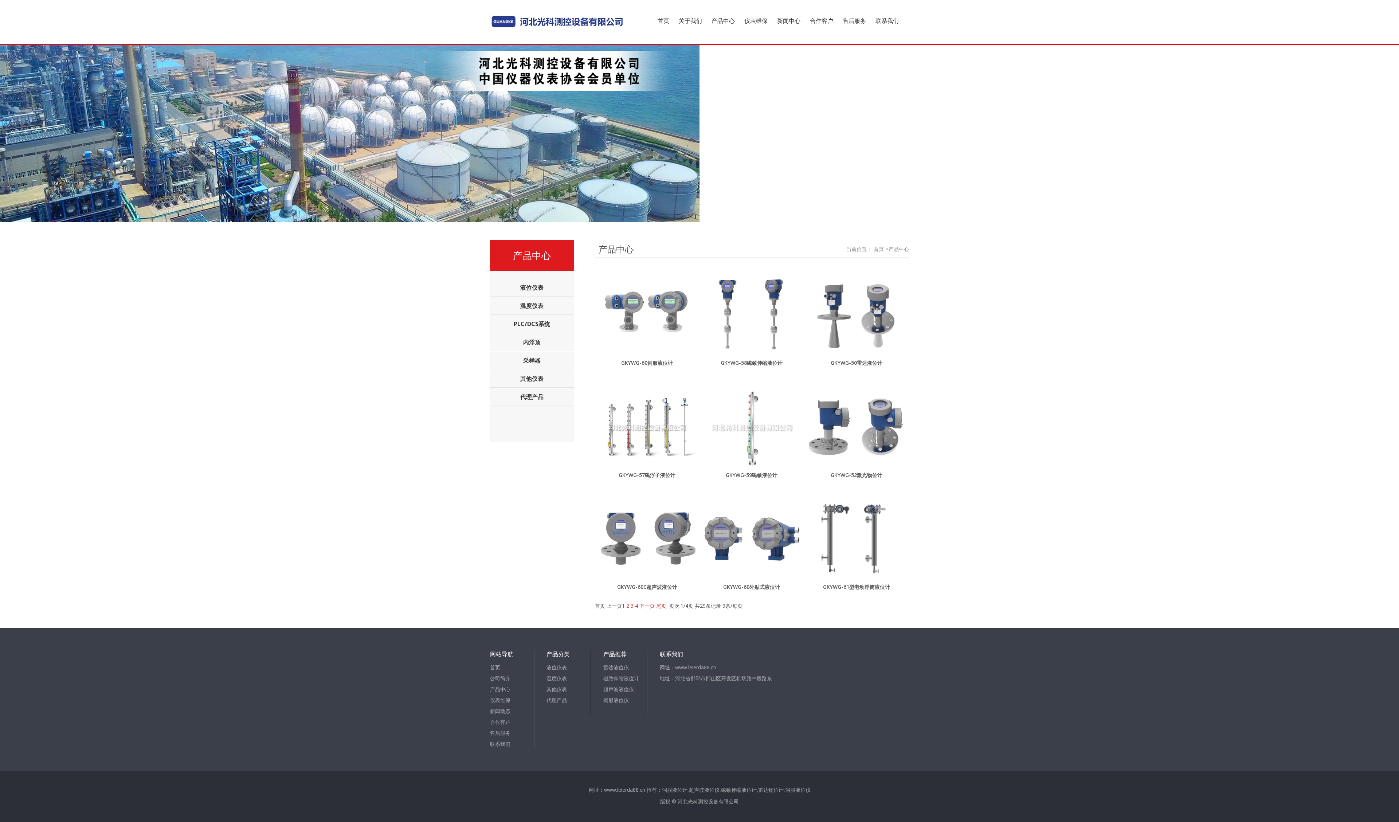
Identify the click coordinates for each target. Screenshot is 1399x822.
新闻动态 (500, 711)
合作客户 (821, 21)
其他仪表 (556, 689)
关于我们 (690, 21)
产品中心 (723, 21)
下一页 (647, 605)
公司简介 (500, 678)
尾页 (661, 605)
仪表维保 (756, 21)
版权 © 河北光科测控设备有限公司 (699, 801)
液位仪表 (556, 667)
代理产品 (556, 700)
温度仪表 (556, 678)
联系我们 (887, 21)
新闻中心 (788, 21)
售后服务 (854, 21)
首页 (663, 21)
